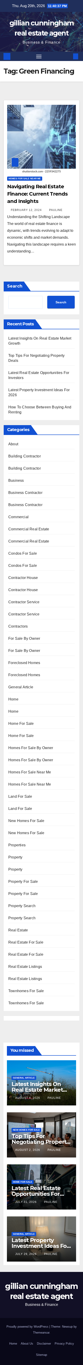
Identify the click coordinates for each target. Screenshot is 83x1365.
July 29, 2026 (26, 1254)
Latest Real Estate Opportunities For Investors (36, 1194)
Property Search (22, 906)
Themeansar (41, 1332)
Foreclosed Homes (24, 663)
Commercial (18, 517)
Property (15, 857)
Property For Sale (23, 881)
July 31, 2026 (26, 1202)
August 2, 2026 (28, 1150)
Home (13, 699)
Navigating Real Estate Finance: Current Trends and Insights (37, 193)
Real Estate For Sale (25, 942)
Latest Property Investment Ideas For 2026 (40, 1246)
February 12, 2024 (27, 210)
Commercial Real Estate (28, 529)
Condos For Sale (22, 553)
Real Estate (18, 930)
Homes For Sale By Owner (30, 748)
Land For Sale (20, 796)
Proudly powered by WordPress (27, 1326)
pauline (55, 210)
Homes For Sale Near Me (25, 178)
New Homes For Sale (26, 821)
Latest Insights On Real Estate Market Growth (37, 1090)
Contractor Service (24, 602)
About (13, 444)
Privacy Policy (64, 1343)
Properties (17, 845)
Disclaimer (44, 1343)
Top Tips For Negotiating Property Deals (40, 1142)
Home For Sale (21, 723)
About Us (27, 1343)
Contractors (18, 626)
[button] (68, 56)
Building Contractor (24, 456)
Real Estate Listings (25, 967)
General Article (20, 687)
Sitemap (41, 1355)
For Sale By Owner (24, 638)
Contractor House (23, 578)
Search (14, 286)
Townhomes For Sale (26, 991)
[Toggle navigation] (39, 56)
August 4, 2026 (28, 1097)
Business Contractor (25, 493)
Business (16, 480)
